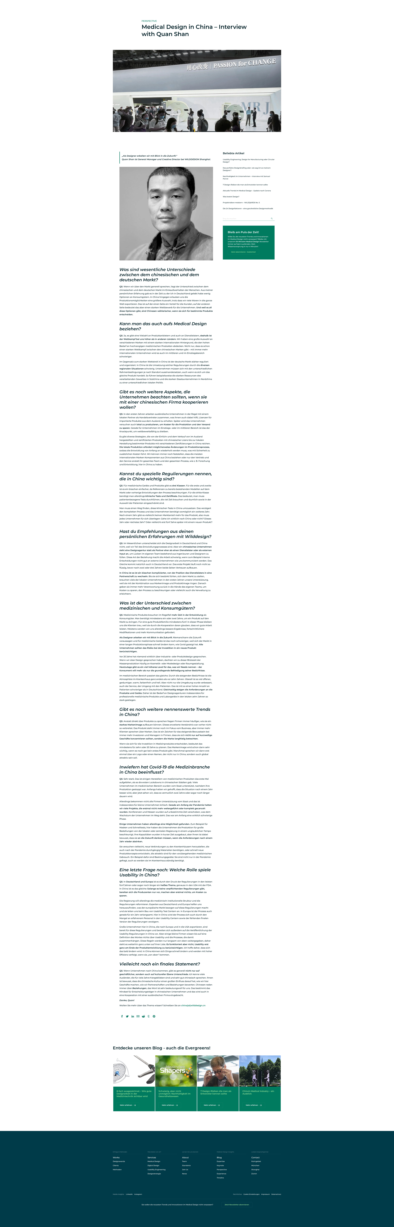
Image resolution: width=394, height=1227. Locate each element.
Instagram (138, 1194)
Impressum (265, 1194)
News (184, 1174)
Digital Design (153, 1165)
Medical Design (154, 1161)
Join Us (185, 1170)
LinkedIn (129, 1194)
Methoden (117, 1170)
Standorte (186, 1165)
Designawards (119, 1161)
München (255, 1165)
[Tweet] (127, 1016)
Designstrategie (154, 1174)
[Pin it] (154, 1016)
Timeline (220, 1178)
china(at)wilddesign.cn (193, 1005)
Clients (116, 1165)
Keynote (220, 1165)
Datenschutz (276, 1194)
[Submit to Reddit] (143, 1016)
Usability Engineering (157, 1170)
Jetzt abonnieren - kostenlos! (243, 252)
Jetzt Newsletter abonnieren (237, 1205)
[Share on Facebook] (122, 1016)
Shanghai (255, 1170)
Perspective (222, 1170)
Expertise (221, 1161)
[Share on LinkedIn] (132, 1016)
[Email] (138, 1016)
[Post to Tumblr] (148, 1016)
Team (184, 1161)
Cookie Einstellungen (251, 1194)
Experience (221, 1174)
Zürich (254, 1174)
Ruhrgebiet (256, 1161)
